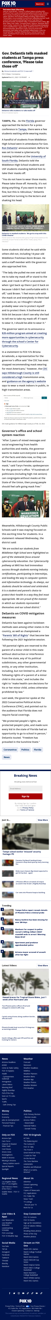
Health (4, 1074)
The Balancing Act (30, 1141)
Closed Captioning (30, 1184)
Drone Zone (6, 1152)
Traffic (4, 1102)
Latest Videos (9, 965)
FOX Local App (7, 1233)
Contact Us (28, 1187)
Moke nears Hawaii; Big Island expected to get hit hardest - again (32, 872)
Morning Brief (7, 1087)
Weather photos (30, 1236)
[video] (25, 982)
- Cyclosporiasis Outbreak (8, 1077)
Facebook (5, 1255)
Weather (28, 1058)
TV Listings (28, 1202)
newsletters (41, 1293)
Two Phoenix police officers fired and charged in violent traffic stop (16, 1007)
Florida (30, 120)
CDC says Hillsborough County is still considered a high (24, 373)
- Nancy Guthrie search (10, 1163)
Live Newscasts (8, 1220)
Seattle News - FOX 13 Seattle (10, 1193)
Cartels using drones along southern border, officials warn (18, 1017)
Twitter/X (5, 1258)
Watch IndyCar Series (32, 1265)
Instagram (6, 1252)
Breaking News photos (32, 1231)
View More (43, 820)
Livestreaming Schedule (7, 1229)
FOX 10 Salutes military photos (32, 1227)
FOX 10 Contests (30, 1217)
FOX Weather (29, 1088)
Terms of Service (27, 810)
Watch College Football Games (32, 1253)
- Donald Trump (30, 1128)
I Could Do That (30, 1155)
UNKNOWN (28, 1164)
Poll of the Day (7, 1093)
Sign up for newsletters (32, 1223)
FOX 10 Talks (29, 1147)
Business (5, 1114)
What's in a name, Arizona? (30, 1171)
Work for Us (28, 1207)
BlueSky (5, 1263)
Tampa (22, 129)
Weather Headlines (31, 1068)
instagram (19, 1293)
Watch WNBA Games (32, 1278)
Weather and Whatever (32, 1167)
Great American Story (32, 1152)
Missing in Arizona (9, 1160)
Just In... (6, 819)
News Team (28, 1199)
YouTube (5, 1246)
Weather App (29, 1079)
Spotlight (5, 1169)
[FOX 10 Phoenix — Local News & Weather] (9, 4)
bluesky (32, 1293)
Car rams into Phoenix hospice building (30, 892)
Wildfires (27, 1071)
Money (5, 1110)
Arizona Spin (6, 1138)
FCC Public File (29, 1196)
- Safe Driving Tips (9, 1104)
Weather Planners (30, 1074)
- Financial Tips (7, 1126)
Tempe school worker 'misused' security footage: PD (22, 852)
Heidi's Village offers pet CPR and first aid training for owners (17, 1039)
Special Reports (8, 1166)
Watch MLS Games (31, 1281)
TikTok (4, 1249)
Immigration (6, 1081)
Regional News (10, 1178)
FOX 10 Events (29, 1220)
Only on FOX (8, 1134)
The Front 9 (28, 1150)
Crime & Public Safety (10, 1068)
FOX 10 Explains (8, 1071)
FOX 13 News (6, 74)
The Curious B (29, 1144)
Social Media (8, 1242)
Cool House (6, 1149)
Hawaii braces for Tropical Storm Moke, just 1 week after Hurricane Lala (24, 998)
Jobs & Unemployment (10, 1120)
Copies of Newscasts (32, 1190)
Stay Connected (32, 1213)
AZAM (4, 1065)
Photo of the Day (30, 1234)
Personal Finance (8, 1123)
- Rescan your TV (30, 1205)
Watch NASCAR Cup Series (31, 1261)
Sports (4, 1099)
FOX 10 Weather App (10, 1236)
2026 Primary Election (32, 1114)
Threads (5, 1260)
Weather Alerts (29, 1076)
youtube (23, 1293)
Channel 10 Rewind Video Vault (9, 1145)
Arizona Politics (29, 1120)
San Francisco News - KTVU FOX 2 (10, 1188)
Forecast (27, 1062)
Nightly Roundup (8, 1090)
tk (28, 1293)
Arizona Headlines (9, 1062)
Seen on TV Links (8, 1096)
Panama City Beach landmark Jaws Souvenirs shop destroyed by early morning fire (32, 862)
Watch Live (40, 4)
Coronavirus (16, 74)
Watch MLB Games (31, 1257)
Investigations (7, 1155)
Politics (25, 749)
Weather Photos (30, 1082)
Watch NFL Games (31, 1249)
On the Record (29, 1158)
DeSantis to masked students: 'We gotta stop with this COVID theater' (24, 234)
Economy (5, 1117)
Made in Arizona (8, 1157)
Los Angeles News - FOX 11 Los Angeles (9, 1182)
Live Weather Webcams (7, 1224)
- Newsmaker (29, 1123)
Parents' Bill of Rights (15, 635)
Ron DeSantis (9, 148)
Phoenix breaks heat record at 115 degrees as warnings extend (18, 1028)
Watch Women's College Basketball (31, 1274)
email (37, 1293)
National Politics (30, 1126)
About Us (28, 1178)
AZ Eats (27, 1138)
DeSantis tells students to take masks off (18, 110)
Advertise (27, 1181)
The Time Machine (31, 1161)
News (7, 757)
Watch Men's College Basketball (32, 1269)
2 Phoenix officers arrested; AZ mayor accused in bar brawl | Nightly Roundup (31, 883)
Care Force (6, 1141)
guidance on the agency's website (26, 381)
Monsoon (27, 1065)
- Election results (30, 1117)
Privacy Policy (28, 808)
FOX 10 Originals (32, 1134)
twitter (14, 1293)
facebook (10, 1293)
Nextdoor (5, 1266)
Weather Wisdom (30, 1085)
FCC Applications (30, 1193)
